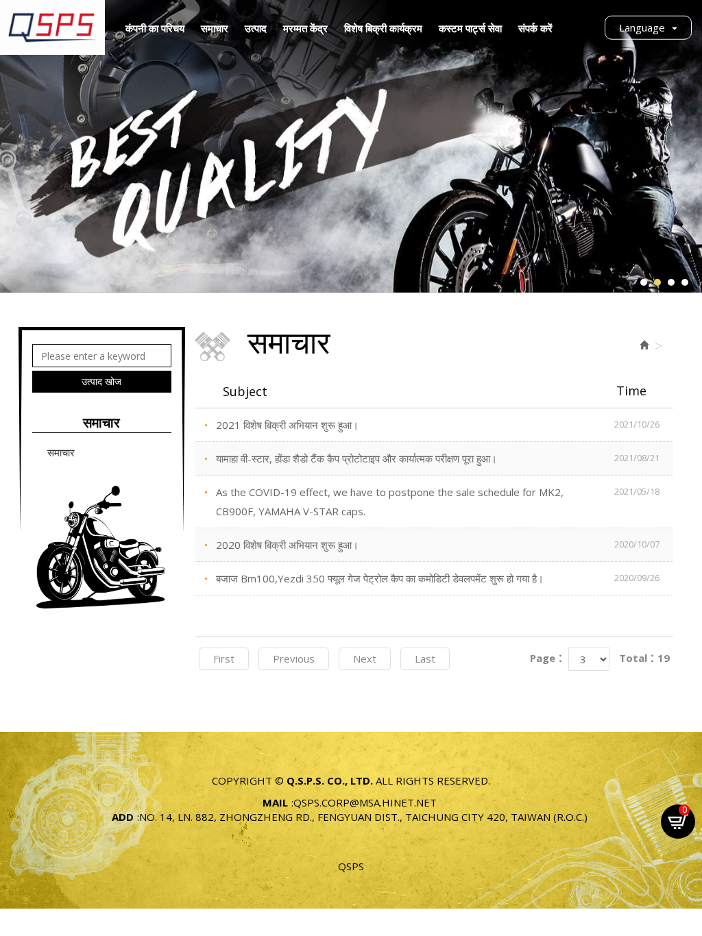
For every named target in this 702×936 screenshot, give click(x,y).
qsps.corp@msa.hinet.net (365, 802)
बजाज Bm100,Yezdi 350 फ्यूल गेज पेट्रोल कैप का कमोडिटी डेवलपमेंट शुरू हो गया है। (438, 578)
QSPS (351, 866)
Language (642, 27)
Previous (294, 658)
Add (123, 817)
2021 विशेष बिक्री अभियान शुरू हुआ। (438, 425)
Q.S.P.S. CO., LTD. (52, 27)
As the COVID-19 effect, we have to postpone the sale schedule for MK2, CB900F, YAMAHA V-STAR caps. (438, 501)
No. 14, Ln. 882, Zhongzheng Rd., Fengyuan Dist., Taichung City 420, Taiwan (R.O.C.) (363, 817)
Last (425, 658)
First (223, 658)
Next (364, 658)
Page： (548, 658)
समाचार (61, 452)
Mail (275, 802)
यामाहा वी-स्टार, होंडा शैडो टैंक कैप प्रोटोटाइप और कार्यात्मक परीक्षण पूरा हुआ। (438, 458)
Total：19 (644, 658)
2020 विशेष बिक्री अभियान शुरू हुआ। (438, 545)
